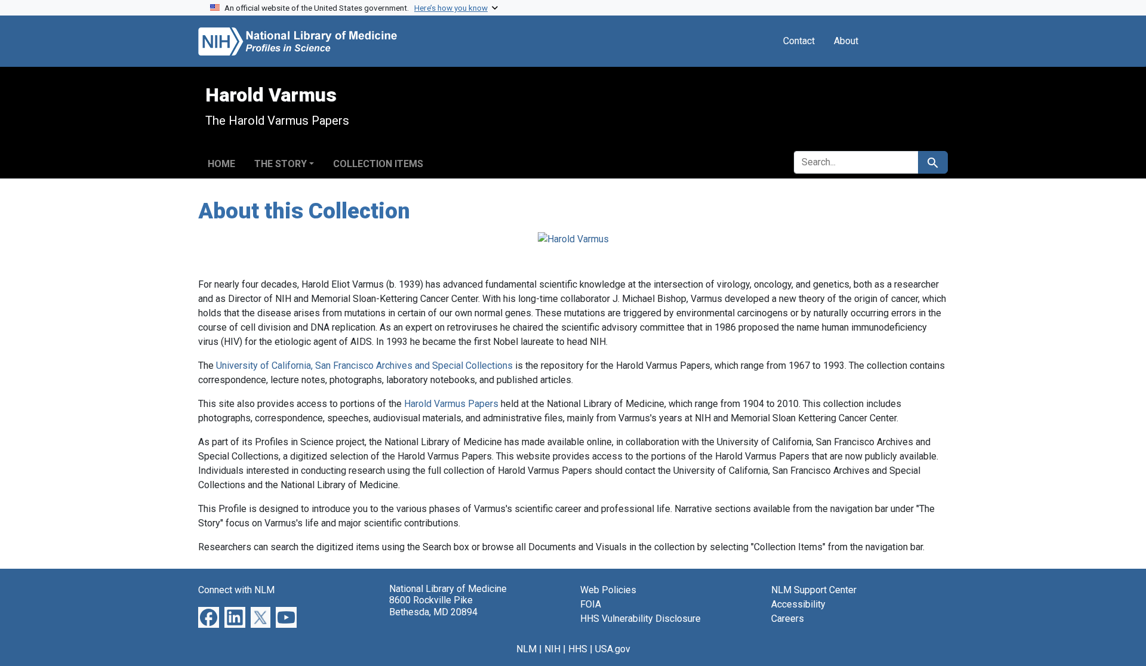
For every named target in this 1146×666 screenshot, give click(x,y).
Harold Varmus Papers (451, 403)
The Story (280, 163)
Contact (799, 41)
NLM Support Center (814, 590)
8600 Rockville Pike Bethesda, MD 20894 (433, 605)
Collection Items (378, 163)
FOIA (590, 604)
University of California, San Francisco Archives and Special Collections (364, 365)
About (846, 41)
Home (221, 163)
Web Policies (608, 590)
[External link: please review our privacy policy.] (208, 616)
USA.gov (612, 649)
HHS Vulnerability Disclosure (640, 618)
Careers (787, 618)
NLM (526, 649)
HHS (577, 649)
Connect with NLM (236, 590)
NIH (552, 649)
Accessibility (798, 604)
